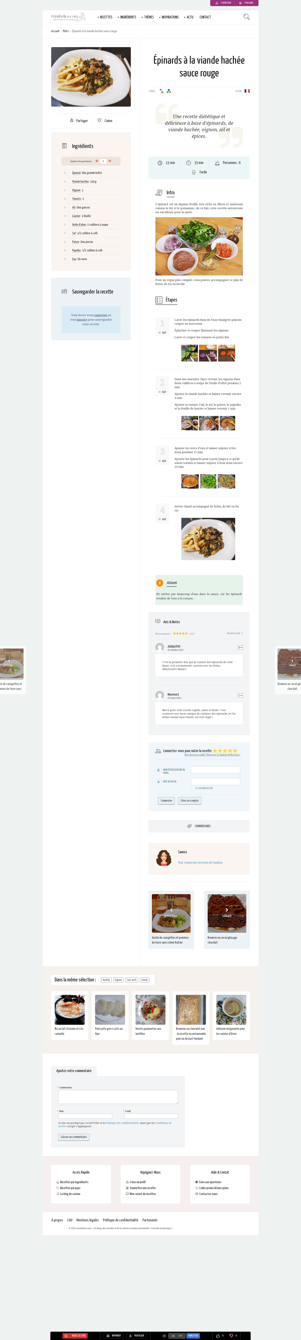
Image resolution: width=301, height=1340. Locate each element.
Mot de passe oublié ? (195, 754)
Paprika (76, 250)
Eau (74, 259)
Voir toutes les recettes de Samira (200, 862)
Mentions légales (87, 1220)
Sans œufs (132, 980)
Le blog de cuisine (70, 1194)
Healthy (106, 980)
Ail (73, 207)
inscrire (82, 319)
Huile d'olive (79, 224)
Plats (66, 31)
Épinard (76, 173)
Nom (61, 1111)
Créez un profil (138, 1182)
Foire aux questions (210, 1182)
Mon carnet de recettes (143, 1194)
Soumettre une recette (143, 1188)
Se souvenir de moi (204, 788)
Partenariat (149, 1220)
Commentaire (65, 1087)
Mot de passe (169, 781)
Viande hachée (80, 181)
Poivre (75, 242)
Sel (74, 233)
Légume (118, 980)
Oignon (76, 190)
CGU (69, 1220)
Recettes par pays (70, 1188)
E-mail (127, 1111)
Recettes (106, 17)
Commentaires (203, 826)
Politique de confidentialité (122, 1123)
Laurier (76, 216)
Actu (190, 17)
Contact (205, 17)
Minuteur (193, 1335)
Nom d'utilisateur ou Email (174, 771)
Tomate (76, 198)
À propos (57, 1220)
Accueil (55, 31)
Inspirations (170, 17)
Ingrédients (128, 17)
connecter (101, 315)
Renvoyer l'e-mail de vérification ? (223, 754)
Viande (144, 980)
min (180, 1335)
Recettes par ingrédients (74, 1182)
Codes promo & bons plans (214, 1188)
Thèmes (149, 17)
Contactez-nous (208, 1194)
